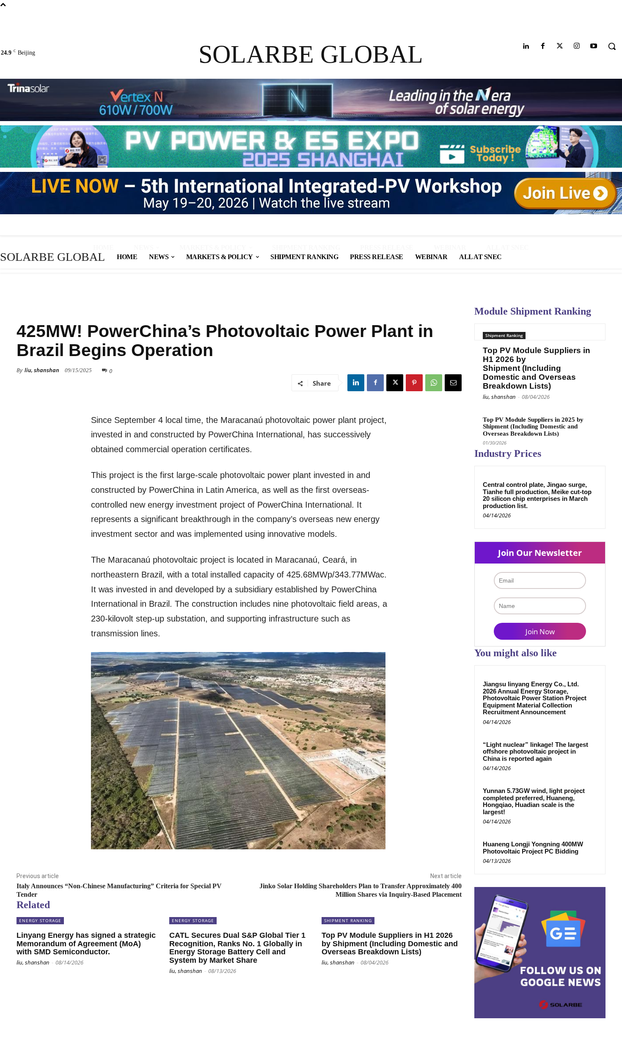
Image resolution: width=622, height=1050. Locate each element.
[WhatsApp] (433, 382)
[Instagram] (577, 46)
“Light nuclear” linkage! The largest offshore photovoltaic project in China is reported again (535, 751)
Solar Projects (38, 308)
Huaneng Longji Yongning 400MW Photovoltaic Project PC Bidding (533, 847)
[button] (612, 46)
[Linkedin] (525, 46)
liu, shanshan (42, 370)
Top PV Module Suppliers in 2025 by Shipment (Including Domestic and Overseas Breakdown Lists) (533, 426)
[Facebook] (542, 46)
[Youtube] (594, 46)
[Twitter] (559, 46)
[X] (394, 382)
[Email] (453, 382)
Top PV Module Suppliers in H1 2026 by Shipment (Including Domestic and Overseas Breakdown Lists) (536, 368)
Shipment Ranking (504, 335)
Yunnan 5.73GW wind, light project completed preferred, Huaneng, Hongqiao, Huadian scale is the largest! (534, 801)
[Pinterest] (414, 382)
